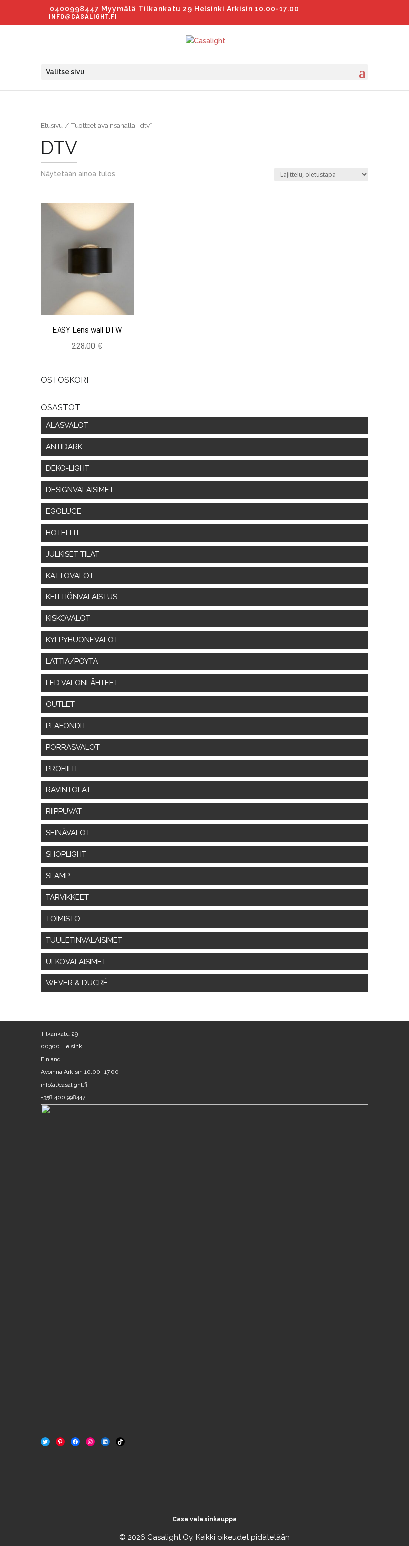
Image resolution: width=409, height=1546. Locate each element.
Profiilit (62, 768)
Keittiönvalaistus (81, 596)
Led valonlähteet (82, 682)
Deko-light (67, 468)
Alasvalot (67, 425)
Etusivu (52, 125)
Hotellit (63, 532)
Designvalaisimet (80, 489)
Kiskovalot (68, 618)
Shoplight (66, 854)
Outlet (60, 704)
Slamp (58, 875)
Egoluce (63, 511)
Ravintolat (68, 789)
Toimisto (63, 918)
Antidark (64, 446)
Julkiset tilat (72, 554)
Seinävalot (68, 832)
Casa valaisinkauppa (204, 1519)
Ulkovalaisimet (76, 961)
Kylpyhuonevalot (82, 639)
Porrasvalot (73, 747)
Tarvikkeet (67, 897)
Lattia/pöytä (72, 661)
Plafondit (66, 725)
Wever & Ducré (77, 982)
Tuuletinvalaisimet (84, 940)
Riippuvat (64, 811)
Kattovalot (70, 575)
